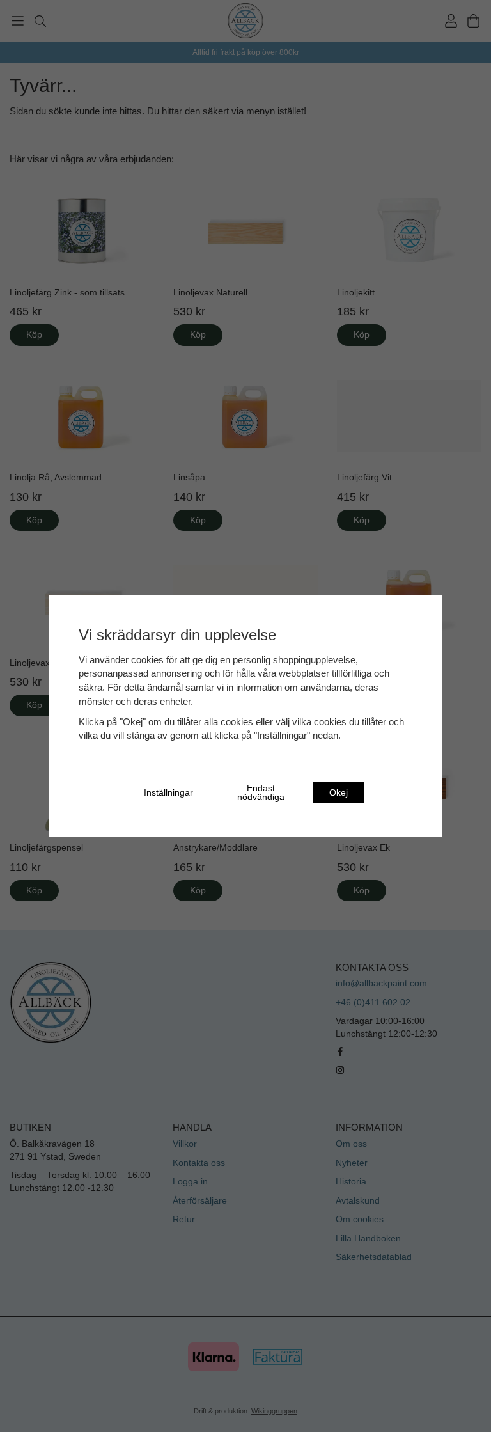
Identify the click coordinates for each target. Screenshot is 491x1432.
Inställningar (168, 793)
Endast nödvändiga (260, 792)
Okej (338, 793)
